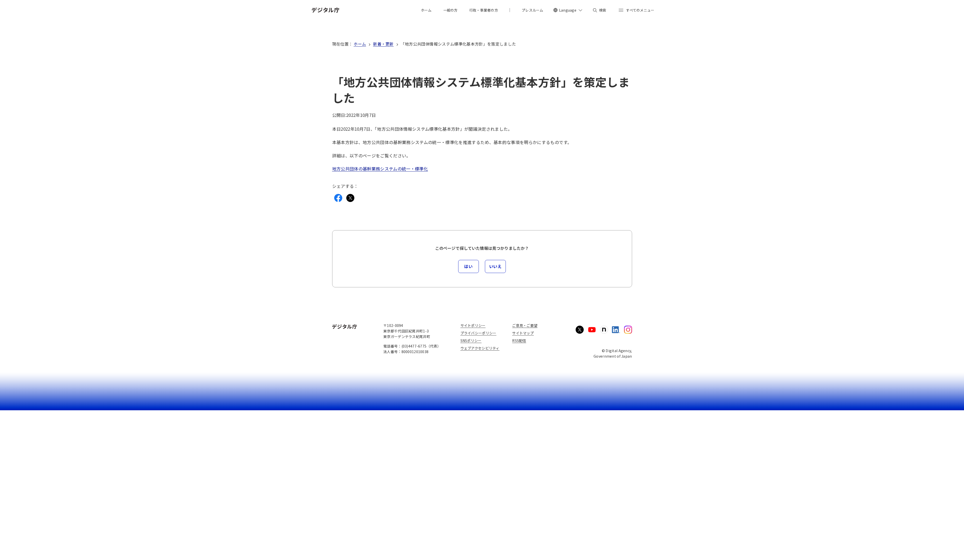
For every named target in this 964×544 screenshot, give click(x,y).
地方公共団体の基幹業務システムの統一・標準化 (380, 168)
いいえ (495, 266)
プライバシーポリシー (478, 332)
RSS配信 (519, 340)
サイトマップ (523, 332)
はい (468, 266)
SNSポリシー (471, 340)
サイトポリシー (473, 325)
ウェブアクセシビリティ (480, 348)
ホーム (360, 44)
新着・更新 (383, 44)
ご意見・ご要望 (524, 325)
